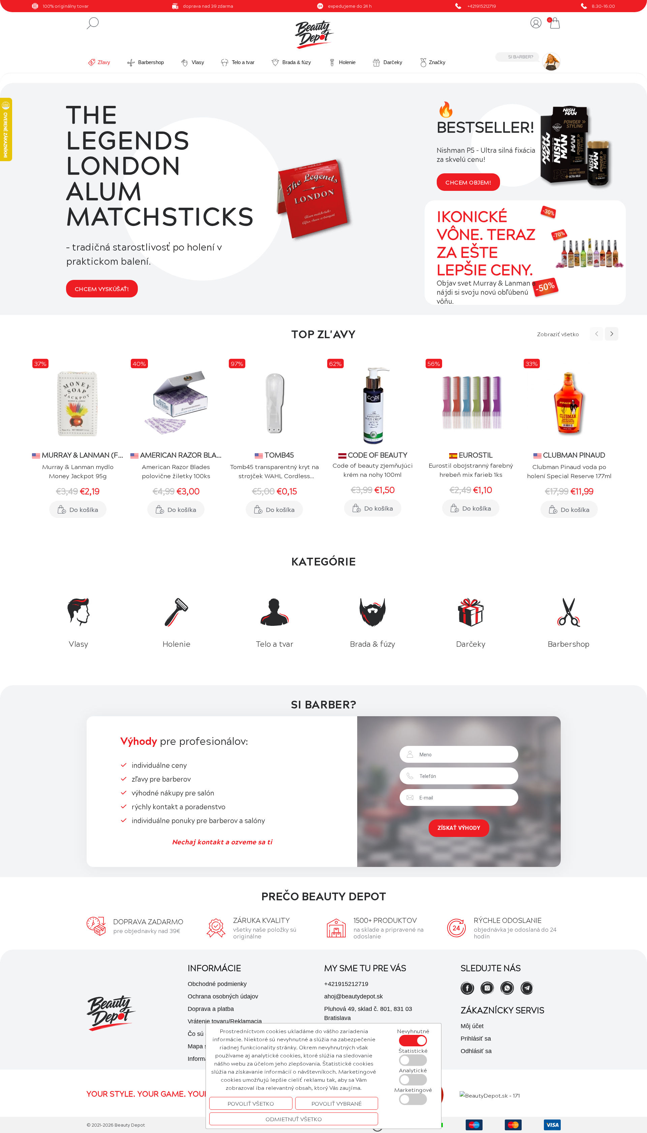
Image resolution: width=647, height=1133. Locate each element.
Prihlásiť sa (476, 1038)
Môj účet (472, 1026)
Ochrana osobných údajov (223, 996)
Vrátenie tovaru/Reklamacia (225, 1021)
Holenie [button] (347, 62)
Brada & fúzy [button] (296, 62)
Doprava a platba (211, 1009)
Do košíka (83, 509)
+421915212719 (481, 6)
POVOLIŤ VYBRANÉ (336, 1103)
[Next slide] (611, 334)
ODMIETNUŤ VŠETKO (294, 1119)
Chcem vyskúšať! (102, 289)
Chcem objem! (468, 182)
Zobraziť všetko (558, 334)
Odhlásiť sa (476, 1051)
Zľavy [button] (104, 62)
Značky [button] (437, 62)
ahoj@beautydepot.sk (353, 996)
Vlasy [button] (197, 62)
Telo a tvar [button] (242, 62)
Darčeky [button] (392, 62)
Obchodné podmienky (217, 984)
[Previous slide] (596, 334)
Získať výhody (459, 828)
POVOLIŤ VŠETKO (250, 1103)
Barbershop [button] (150, 62)
